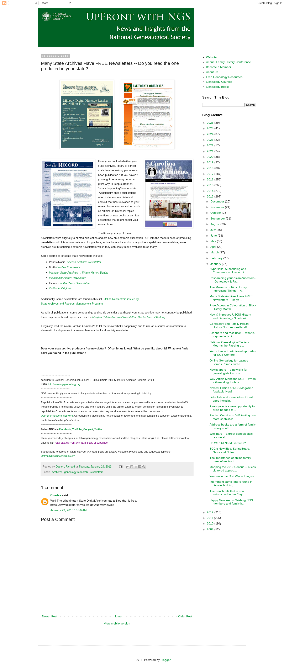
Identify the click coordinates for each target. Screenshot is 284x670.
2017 (210, 173)
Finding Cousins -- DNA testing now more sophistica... (233, 417)
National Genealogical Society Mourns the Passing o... (229, 344)
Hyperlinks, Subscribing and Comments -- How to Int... (228, 270)
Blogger (165, 659)
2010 (210, 523)
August (215, 224)
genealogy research (76, 472)
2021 (210, 151)
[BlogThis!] (132, 467)
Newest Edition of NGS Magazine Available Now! (231, 389)
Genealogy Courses (219, 81)
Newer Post (49, 616)
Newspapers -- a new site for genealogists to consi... (228, 371)
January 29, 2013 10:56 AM (68, 510)
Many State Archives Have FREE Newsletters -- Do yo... (231, 298)
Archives (57, 472)
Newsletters (96, 472)
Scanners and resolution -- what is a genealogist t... (232, 334)
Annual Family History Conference (228, 62)
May (213, 241)
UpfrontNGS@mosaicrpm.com (58, 456)
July (213, 229)
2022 (210, 145)
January (216, 263)
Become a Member (218, 67)
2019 (210, 162)
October (216, 212)
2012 (210, 512)
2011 (210, 517)
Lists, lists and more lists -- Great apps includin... (231, 398)
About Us (212, 72)
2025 (210, 128)
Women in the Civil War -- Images (232, 476)
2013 (210, 196)
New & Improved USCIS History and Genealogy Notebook (230, 316)
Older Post (185, 616)
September (218, 218)
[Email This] (128, 467)
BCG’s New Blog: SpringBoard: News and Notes (230, 450)
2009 (210, 529)
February (216, 258)
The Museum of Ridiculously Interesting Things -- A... (228, 288)
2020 (210, 156)
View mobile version (117, 623)
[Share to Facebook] (140, 467)
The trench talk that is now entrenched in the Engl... (227, 492)
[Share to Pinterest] (144, 467)
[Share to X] (136, 467)
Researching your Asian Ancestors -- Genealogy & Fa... (233, 279)
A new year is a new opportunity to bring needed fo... (232, 408)
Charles (55, 495)
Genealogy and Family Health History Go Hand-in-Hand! (229, 325)
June (214, 235)
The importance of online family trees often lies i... (230, 459)
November (217, 207)
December (217, 201)
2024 (210, 134)
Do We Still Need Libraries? (228, 443)
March (215, 252)
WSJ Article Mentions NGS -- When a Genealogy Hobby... (233, 380)
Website (211, 57)
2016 (210, 179)
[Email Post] (120, 466)
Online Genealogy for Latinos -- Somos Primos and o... (230, 362)
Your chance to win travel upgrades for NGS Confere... (233, 353)
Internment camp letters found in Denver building (231, 483)
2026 (210, 122)
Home (118, 616)
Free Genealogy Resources (224, 77)
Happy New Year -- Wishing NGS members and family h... (231, 501)
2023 (210, 139)
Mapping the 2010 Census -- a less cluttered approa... (233, 468)
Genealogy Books (217, 86)
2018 (210, 168)
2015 (210, 185)
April (213, 246)
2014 (210, 190)
